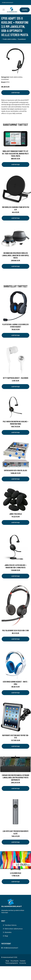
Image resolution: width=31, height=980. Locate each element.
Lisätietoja (15, 92)
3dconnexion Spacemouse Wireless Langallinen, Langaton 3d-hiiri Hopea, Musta (15, 255)
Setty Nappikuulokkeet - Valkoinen (15, 378)
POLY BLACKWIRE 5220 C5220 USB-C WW (15, 630)
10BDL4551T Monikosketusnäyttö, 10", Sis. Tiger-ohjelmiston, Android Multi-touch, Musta (15, 153)
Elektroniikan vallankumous (14, 929)
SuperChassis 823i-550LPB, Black (15, 470)
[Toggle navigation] (3, 9)
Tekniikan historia (10, 925)
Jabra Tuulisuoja (15, 514)
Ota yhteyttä (14, 961)
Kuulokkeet (22, 39)
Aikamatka (8, 932)
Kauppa (24, 10)
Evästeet (22, 961)
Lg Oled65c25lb (15, 873)
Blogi (6, 936)
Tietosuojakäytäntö (11, 963)
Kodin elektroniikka (9, 39)
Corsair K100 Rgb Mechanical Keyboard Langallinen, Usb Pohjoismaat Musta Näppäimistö (15, 777)
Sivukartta (22, 963)
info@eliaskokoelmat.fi (7, 2)
